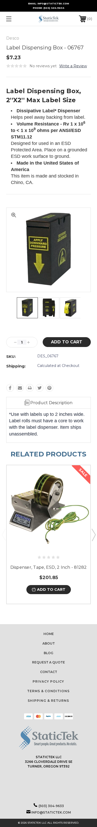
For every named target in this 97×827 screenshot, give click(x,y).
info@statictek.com (51, 812)
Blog (48, 653)
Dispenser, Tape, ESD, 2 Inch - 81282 (48, 567)
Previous (3, 534)
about (48, 643)
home (48, 634)
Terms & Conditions (48, 691)
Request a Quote (48, 662)
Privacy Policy (48, 681)
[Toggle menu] (14, 19)
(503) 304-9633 (53, 7)
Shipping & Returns (48, 701)
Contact (48, 672)
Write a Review (73, 66)
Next (93, 534)
